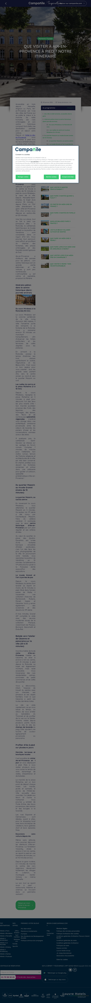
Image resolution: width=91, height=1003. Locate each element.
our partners (35, 161)
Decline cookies (51, 177)
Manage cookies (23, 177)
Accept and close (68, 177)
